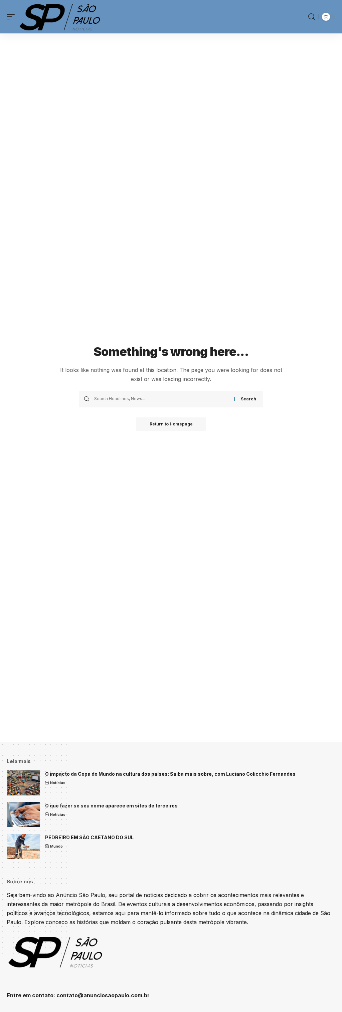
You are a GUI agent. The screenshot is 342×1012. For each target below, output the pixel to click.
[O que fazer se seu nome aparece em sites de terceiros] (23, 814)
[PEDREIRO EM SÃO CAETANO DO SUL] (23, 846)
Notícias (57, 782)
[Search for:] (161, 399)
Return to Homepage (171, 423)
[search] (312, 16)
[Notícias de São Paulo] (61, 16)
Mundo (56, 846)
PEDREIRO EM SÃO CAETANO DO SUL (89, 837)
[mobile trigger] (12, 16)
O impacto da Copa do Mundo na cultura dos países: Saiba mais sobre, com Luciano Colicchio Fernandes (170, 774)
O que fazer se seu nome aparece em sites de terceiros (111, 805)
